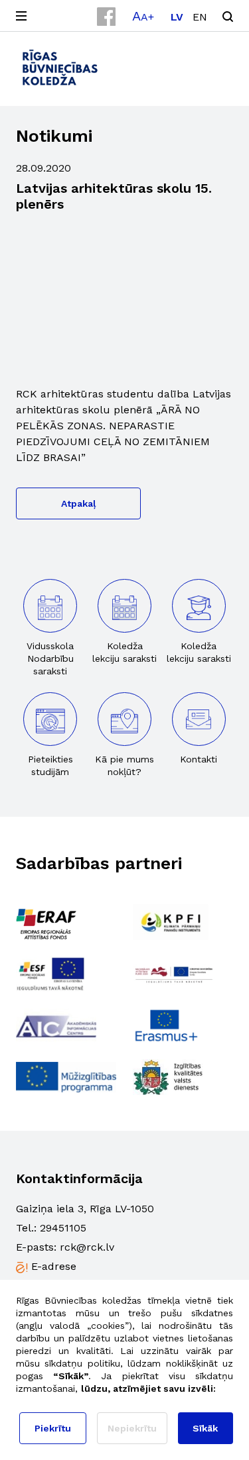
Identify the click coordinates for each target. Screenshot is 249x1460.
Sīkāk (205, 1428)
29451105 (63, 1228)
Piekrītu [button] (53, 1428)
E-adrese (53, 1266)
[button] (143, 16)
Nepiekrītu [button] (132, 1428)
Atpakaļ (78, 503)
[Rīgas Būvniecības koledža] (60, 67)
